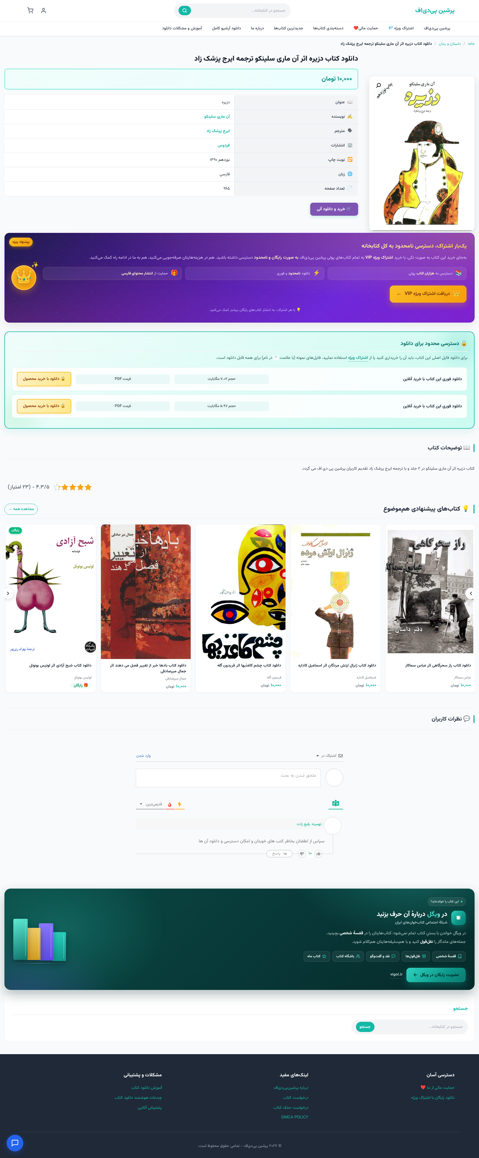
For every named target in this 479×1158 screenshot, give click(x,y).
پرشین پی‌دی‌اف (435, 11)
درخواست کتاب (295, 1098)
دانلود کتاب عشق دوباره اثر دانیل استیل (60, 666)
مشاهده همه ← (21, 509)
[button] (378, 86)
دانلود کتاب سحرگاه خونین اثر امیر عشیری (152, 666)
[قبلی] (471, 593)
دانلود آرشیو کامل (226, 28)
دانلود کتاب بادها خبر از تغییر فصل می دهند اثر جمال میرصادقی (338, 669)
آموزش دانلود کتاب (146, 1088)
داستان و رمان (450, 44)
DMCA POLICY (294, 1117)
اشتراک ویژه (358, 357)
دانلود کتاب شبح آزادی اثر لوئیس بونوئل (250, 666)
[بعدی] (8, 593)
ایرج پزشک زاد (218, 131)
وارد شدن (144, 756)
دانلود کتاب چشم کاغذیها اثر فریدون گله (439, 666)
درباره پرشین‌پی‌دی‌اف (291, 1088)
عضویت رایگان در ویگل (439, 975)
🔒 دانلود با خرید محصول (44, 379)
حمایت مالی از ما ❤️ (438, 1088)
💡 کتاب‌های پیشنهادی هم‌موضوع (426, 509)
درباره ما (257, 28)
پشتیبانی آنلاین (150, 1108)
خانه (471, 44)
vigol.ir (396, 974)
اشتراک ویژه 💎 (401, 28)
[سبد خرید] (30, 10)
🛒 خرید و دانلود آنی (334, 209)
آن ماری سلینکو (217, 117)
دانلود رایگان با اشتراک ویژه (433, 1098)
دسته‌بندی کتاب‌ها (328, 28)
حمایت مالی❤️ (365, 28)
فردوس (224, 145)
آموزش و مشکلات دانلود (182, 28)
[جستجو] (185, 10)
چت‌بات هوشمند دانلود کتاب (138, 1098)
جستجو (365, 1027)
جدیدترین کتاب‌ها (288, 28)
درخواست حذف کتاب (290, 1108)
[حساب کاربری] (43, 10)
